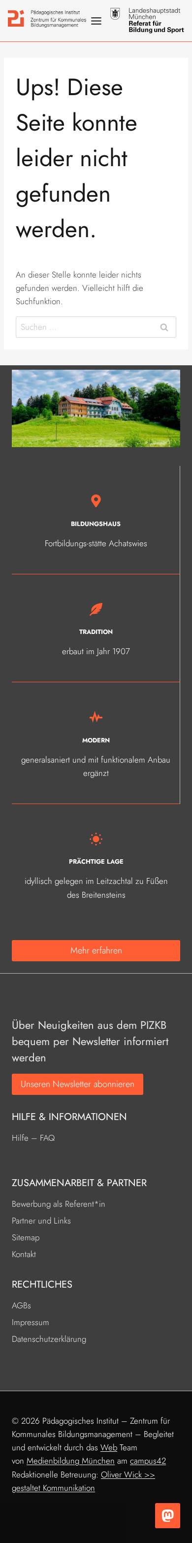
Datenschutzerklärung (49, 1339)
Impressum (30, 1322)
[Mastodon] (167, 1515)
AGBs (21, 1305)
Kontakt (24, 1254)
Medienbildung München (71, 1461)
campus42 (148, 1461)
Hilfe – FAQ (33, 1138)
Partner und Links (41, 1221)
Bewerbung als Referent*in (58, 1204)
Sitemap (25, 1237)
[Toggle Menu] (96, 21)
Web (108, 1447)
